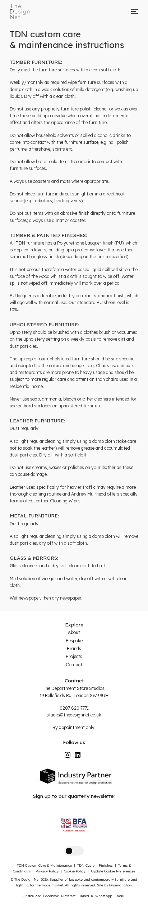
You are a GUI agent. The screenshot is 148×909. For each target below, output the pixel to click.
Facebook (51, 896)
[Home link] (19, 11)
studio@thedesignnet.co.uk (74, 715)
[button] (74, 851)
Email (119, 896)
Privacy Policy (47, 871)
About (74, 632)
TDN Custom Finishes (95, 865)
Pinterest (68, 896)
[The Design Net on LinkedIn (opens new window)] (77, 755)
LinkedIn (85, 896)
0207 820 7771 (74, 708)
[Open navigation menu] (134, 11)
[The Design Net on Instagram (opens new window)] (67, 755)
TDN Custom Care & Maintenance (44, 865)
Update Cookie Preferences (113, 871)
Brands (74, 648)
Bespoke (74, 640)
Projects (74, 656)
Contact (74, 664)
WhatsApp (103, 896)
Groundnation (120, 885)
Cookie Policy (74, 871)
